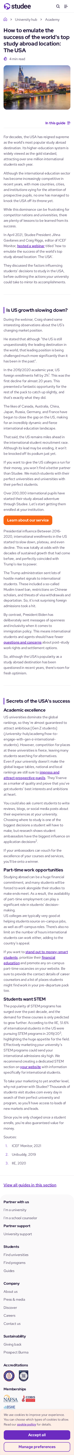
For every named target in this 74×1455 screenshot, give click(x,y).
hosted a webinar (31, 246)
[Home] (6, 19)
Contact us (12, 1323)
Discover (10, 1307)
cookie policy (26, 1424)
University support (18, 1234)
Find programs (14, 1262)
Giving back (13, 1344)
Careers (9, 1315)
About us (11, 1291)
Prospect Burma (16, 1352)
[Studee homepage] (17, 6)
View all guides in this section (30, 1185)
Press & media (14, 1299)
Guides (9, 1270)
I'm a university (15, 1210)
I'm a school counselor (20, 1218)
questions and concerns (22, 642)
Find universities (16, 1254)
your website (30, 1066)
